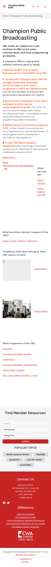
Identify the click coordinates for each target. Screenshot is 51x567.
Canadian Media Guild (16, 6)
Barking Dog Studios (25, 555)
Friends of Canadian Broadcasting (20, 364)
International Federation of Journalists (25, 523)
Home (6, 15)
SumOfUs (7, 348)
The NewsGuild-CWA (25, 517)
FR (37, 6)
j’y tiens (34, 375)
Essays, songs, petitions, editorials (20, 240)
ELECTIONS (25, 465)
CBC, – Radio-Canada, (17, 375)
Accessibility (26, 559)
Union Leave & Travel (17, 454)
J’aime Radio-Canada (13, 370)
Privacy (25, 561)
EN (33, 6)
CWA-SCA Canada (25, 514)
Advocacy (14, 459)
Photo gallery (41, 311)
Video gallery (40, 268)
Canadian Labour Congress (25, 526)
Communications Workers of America (25, 520)
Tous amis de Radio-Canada (17, 354)
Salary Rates (34, 459)
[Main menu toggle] (45, 7)
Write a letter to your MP (41, 191)
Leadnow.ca (9, 359)
